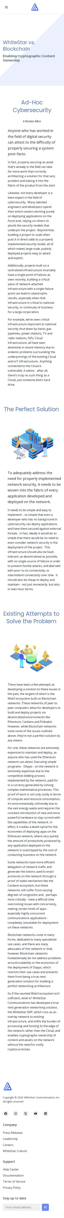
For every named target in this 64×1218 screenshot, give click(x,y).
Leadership (10, 1139)
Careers (8, 1145)
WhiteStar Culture (15, 1151)
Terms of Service (14, 1181)
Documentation (13, 1175)
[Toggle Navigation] (6, 7)
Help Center (11, 1169)
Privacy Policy (12, 1188)
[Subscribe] (45, 1207)
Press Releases (13, 1133)
